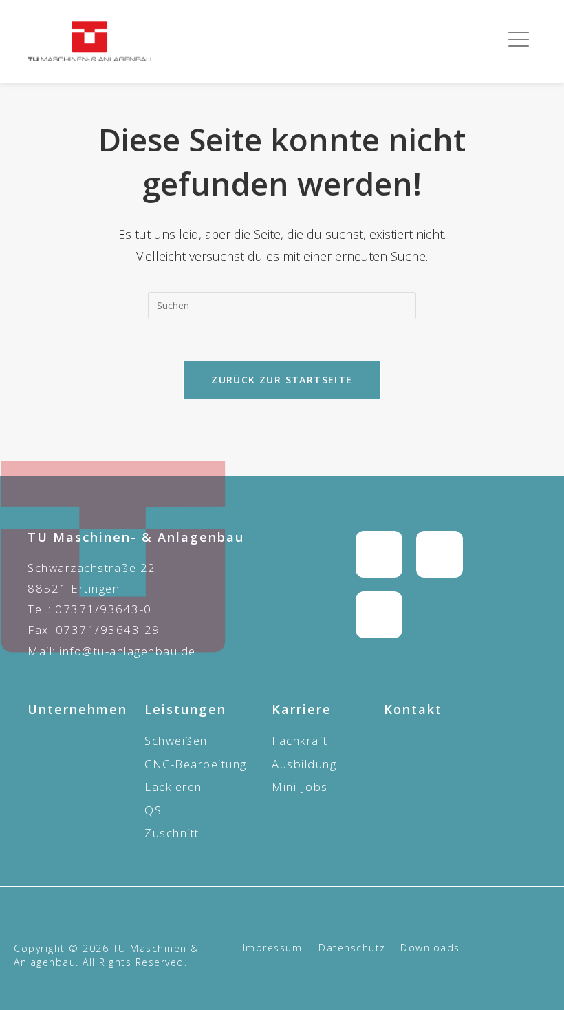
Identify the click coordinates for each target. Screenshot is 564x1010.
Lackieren (173, 787)
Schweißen (176, 740)
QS (153, 810)
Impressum (273, 947)
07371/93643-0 (103, 609)
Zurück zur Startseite (281, 379)
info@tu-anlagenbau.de (127, 651)
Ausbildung (304, 764)
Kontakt (413, 709)
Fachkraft (300, 740)
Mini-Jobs (300, 787)
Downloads (430, 947)
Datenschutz (352, 947)
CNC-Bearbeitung (195, 764)
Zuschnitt (171, 833)
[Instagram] (379, 554)
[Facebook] (439, 554)
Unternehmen (77, 709)
